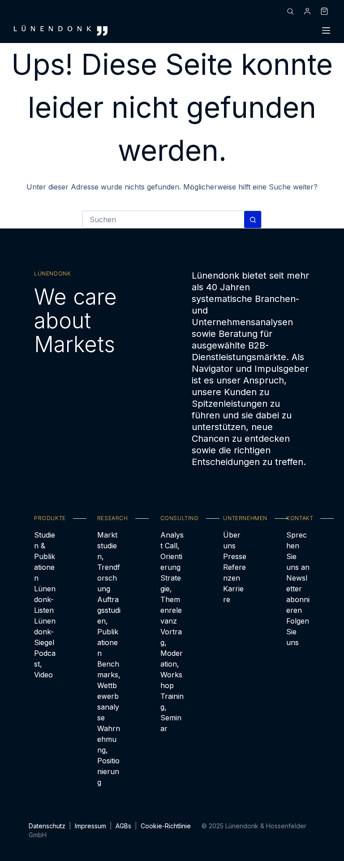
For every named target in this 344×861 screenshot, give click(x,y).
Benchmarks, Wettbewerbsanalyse (108, 690)
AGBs (123, 826)
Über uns (232, 540)
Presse (234, 556)
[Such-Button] (252, 219)
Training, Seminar (172, 712)
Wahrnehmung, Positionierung (108, 755)
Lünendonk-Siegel (45, 631)
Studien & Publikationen (44, 556)
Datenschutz (47, 826)
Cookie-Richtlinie (166, 826)
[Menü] (326, 30)
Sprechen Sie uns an (298, 551)
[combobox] (163, 219)
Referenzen (234, 572)
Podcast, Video (45, 664)
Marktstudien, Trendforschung (108, 561)
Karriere (233, 594)
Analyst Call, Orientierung (172, 551)
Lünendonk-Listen (45, 599)
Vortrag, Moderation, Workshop (171, 658)
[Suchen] (290, 11)
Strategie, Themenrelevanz (171, 599)
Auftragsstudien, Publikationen (108, 626)
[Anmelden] (307, 11)
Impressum (90, 826)
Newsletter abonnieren (298, 594)
